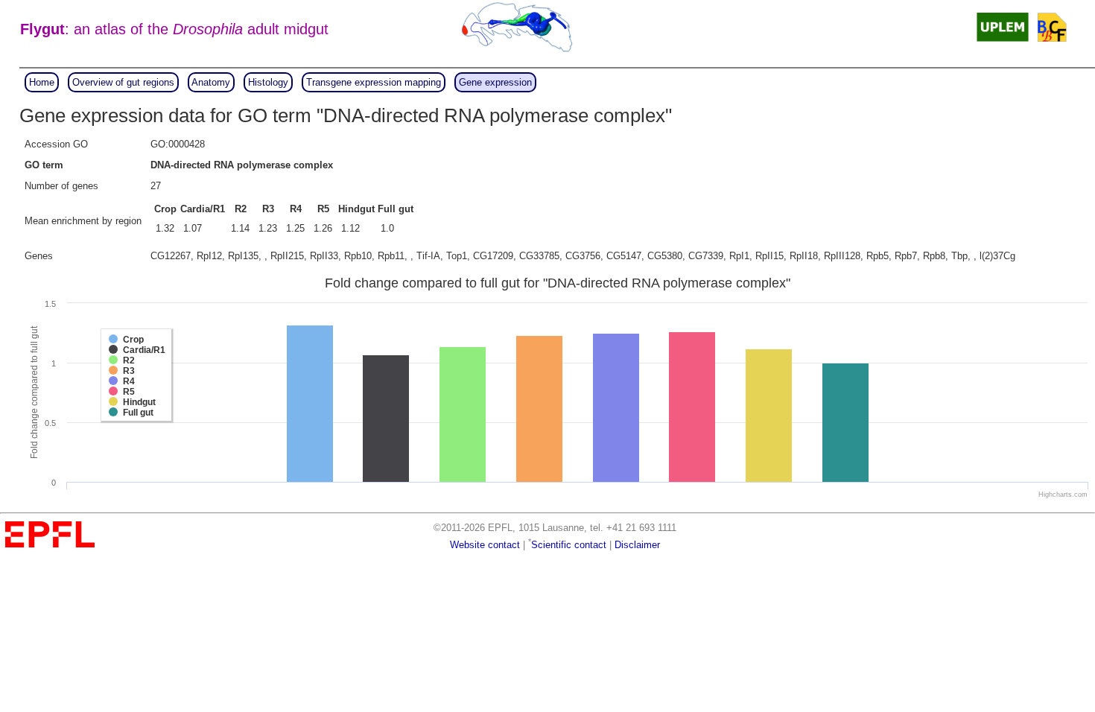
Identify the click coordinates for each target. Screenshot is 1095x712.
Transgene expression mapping (373, 82)
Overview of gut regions (123, 82)
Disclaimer (637, 544)
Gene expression (495, 82)
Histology (268, 82)
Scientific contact (568, 544)
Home (41, 82)
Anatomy (210, 82)
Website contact (485, 544)
